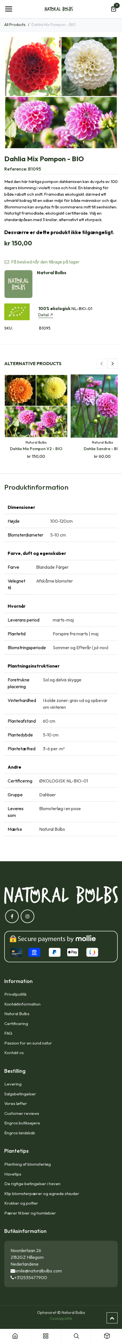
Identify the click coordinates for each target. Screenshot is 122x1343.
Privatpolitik (15, 994)
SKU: (8, 328)
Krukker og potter (21, 1203)
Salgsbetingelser (20, 1093)
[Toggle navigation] (8, 9)
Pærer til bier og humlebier (30, 1213)
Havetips (12, 1174)
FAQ (8, 1033)
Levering (13, 1084)
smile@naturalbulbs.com (38, 1271)
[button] (101, 364)
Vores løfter (15, 1103)
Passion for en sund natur (28, 1043)
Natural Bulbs (17, 1013)
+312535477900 (30, 1277)
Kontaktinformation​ (22, 1004)
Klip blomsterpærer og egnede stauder (41, 1193)
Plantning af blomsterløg (27, 1164)
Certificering (16, 1023)
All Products (15, 24)
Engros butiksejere (22, 1123)
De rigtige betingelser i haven (32, 1183)
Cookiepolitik (61, 1318)
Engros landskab (19, 1132)
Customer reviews (21, 1113)
